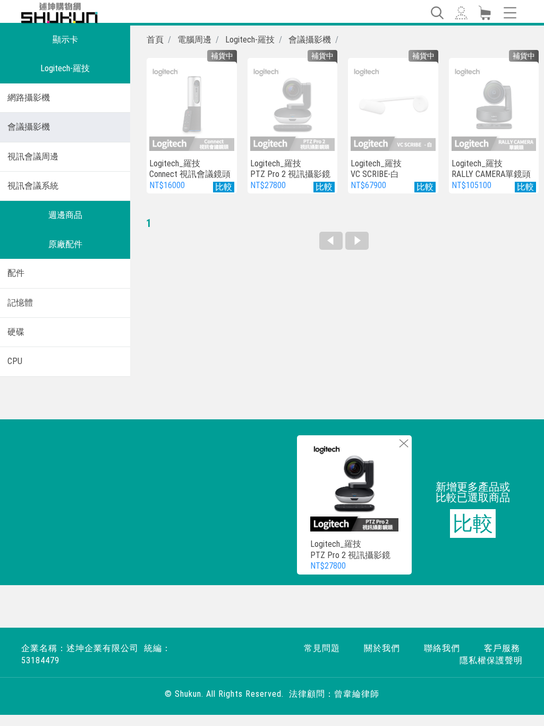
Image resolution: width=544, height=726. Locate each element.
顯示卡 (65, 40)
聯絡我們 (442, 648)
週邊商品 (65, 215)
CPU (14, 361)
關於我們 (382, 648)
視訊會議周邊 (32, 156)
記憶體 (20, 303)
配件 (15, 273)
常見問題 (322, 648)
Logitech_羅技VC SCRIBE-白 (376, 169)
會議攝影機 (28, 127)
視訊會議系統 (32, 186)
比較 (473, 523)
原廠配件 (65, 244)
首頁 (155, 40)
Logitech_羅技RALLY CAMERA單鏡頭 (491, 169)
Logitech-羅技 (65, 68)
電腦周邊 (194, 40)
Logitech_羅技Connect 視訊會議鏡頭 (190, 169)
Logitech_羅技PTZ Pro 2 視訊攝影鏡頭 (290, 174)
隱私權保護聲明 (491, 660)
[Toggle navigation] (436, 13)
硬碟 (15, 332)
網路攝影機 (28, 97)
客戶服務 (502, 648)
